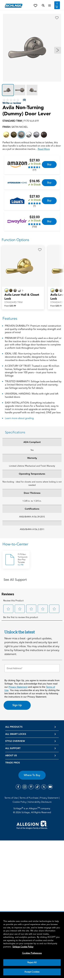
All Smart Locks (15, 734)
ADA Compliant (32, 442)
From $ (10, 305)
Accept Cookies (32, 971)
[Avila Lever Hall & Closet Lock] (23, 266)
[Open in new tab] (32, 825)
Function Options (15, 240)
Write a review (11, 103)
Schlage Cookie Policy (22, 946)
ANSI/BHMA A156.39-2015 (32, 516)
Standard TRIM (13, 302)
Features (9, 318)
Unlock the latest (19, 632)
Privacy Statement (18, 687)
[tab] (8, 90)
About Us (11, 755)
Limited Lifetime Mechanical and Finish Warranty (32, 466)
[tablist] (32, 90)
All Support (13, 748)
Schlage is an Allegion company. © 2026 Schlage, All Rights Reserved (32, 810)
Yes (32, 450)
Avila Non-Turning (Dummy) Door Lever (26, 111)
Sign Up (17, 705)
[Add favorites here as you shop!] (35, 5)
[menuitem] (11, 798)
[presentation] (23, 298)
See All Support (15, 579)
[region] (32, 945)
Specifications (15, 432)
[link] (49, 164)
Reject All (31, 962)
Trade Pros (12, 763)
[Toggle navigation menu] (49, 6)
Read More (44, 149)
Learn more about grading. (19, 418)
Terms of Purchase (29, 798)
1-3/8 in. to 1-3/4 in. (32, 501)
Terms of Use (11, 798)
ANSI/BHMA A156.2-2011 (32, 529)
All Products (13, 727)
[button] (57, 17)
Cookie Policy (20, 802)
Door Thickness (32, 493)
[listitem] (6, 134)
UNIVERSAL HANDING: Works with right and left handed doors (31, 395)
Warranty (32, 458)
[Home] (14, 6)
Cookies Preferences (32, 953)
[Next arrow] (57, 50)
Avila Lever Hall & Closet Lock (21, 297)
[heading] (32, 544)
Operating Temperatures (32, 474)
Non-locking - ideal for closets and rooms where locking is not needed (32, 483)
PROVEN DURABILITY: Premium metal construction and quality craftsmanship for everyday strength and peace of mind (33, 329)
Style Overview (15, 741)
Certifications (32, 509)
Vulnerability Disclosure (40, 802)
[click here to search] (43, 5)
